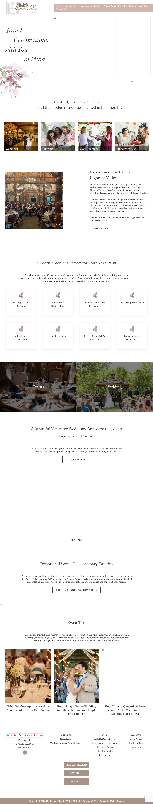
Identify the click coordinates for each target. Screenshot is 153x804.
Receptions (65, 738)
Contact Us (60, 9)
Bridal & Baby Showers (105, 738)
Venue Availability (112, 6)
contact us (76, 773)
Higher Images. (117, 801)
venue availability (76, 765)
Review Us (76, 781)
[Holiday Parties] (132, 136)
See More (76, 540)
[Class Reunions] (95, 136)
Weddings (70, 6)
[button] (134, 83)
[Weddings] (21, 136)
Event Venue (86, 6)
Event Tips (143, 6)
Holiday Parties (105, 751)
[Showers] (58, 136)
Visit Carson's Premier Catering (76, 590)
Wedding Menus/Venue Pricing (65, 743)
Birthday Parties (105, 747)
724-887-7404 (25, 747)
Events (96, 6)
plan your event (76, 459)
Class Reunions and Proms (105, 743)
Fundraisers (105, 755)
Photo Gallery (129, 6)
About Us (59, 6)
